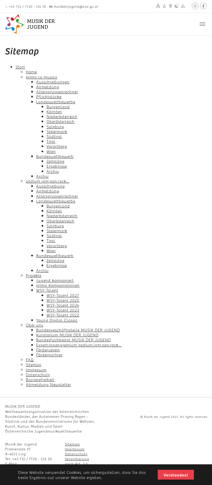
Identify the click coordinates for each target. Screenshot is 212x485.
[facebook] (203, 6)
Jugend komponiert (55, 280)
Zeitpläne (55, 161)
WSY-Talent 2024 (63, 305)
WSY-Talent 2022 (63, 315)
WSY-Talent (47, 290)
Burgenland (58, 106)
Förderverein (48, 350)
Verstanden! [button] (176, 475)
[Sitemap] (183, 6)
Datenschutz (38, 374)
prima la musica (41, 77)
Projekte (33, 275)
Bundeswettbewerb (55, 156)
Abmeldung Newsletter (48, 384)
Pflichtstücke (49, 96)
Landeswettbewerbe (55, 101)
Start (20, 67)
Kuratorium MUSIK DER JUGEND (67, 335)
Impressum (36, 369)
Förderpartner (49, 354)
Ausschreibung (50, 186)
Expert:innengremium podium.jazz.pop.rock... (79, 345)
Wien (51, 151)
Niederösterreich (62, 116)
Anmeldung (47, 86)
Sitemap (33, 364)
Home (31, 71)
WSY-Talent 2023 (63, 310)
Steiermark (57, 131)
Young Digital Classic (57, 320)
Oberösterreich (60, 121)
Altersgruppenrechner (57, 91)
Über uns (34, 325)
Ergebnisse (57, 166)
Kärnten (54, 111)
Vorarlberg (57, 146)
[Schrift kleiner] (164, 6)
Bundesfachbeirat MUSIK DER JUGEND (73, 339)
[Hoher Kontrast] (177, 6)
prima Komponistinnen (58, 285)
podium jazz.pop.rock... (47, 181)
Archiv (53, 171)
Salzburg (55, 126)
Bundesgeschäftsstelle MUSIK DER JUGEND (78, 330)
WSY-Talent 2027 (63, 295)
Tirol (51, 141)
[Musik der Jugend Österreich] (30, 24)
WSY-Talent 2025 (63, 300)
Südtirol (54, 136)
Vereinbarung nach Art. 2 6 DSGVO (77, 463)
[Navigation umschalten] (202, 24)
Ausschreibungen (53, 82)
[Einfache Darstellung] (170, 6)
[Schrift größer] (158, 6)
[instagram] (195, 6)
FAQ (30, 359)
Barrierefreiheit (40, 379)
